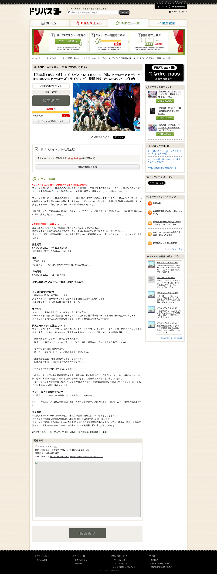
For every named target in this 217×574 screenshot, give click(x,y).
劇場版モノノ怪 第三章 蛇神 (165, 243)
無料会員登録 (180, 6)
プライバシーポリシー (160, 563)
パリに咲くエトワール (166, 278)
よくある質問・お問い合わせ (124, 567)
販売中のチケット (82, 560)
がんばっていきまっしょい (167, 262)
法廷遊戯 (157, 203)
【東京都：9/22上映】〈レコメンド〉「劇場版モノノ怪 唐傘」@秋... (169, 94)
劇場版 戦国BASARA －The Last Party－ (167, 212)
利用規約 (154, 560)
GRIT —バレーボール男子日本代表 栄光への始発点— (166, 233)
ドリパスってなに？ (179, 12)
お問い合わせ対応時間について (162, 168)
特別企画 (167, 23)
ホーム (49, 23)
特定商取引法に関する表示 (161, 567)
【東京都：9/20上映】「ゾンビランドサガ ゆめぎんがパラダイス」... (169, 127)
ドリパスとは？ (166, 2)
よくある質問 (182, 2)
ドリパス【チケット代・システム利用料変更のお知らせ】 (164, 152)
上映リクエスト (89, 23)
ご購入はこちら (165, 101)
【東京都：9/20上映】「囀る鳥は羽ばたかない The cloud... (169, 111)
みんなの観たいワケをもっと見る (171, 338)
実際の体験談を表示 (87, 167)
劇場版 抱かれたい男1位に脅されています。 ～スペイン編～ (167, 223)
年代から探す (42, 560)
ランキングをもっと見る (173, 249)
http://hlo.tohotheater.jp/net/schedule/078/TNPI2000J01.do (76, 456)
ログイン (163, 6)
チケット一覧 (128, 23)
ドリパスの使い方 (120, 563)
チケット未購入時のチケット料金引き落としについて (164, 160)
